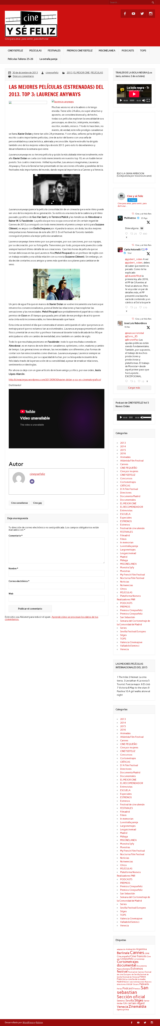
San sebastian (132, 990)
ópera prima (123, 1009)
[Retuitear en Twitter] (133, 213)
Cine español (123, 956)
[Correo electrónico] (32, 481)
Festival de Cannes (136, 972)
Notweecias (126, 585)
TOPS (143, 50)
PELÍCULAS (35, 50)
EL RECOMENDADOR (131, 507)
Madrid (123, 556)
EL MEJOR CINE (81, 72)
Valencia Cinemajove (131, 642)
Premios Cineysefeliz (131, 610)
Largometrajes (128, 549)
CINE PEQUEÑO (128, 467)
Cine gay (37, 503)
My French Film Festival (132, 574)
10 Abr (127, 327)
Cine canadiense (19, 503)
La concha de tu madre (135, 979)
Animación (131, 949)
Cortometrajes (128, 482)
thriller (120, 1003)
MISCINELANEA (107, 50)
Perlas (119, 989)
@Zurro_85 (131, 336)
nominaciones (138, 982)
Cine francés (138, 956)
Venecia (124, 649)
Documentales (128, 499)
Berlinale (123, 953)
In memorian (126, 542)
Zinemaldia (137, 1006)
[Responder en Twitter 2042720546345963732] (127, 381)
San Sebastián (127, 617)
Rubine (39, 1022)
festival (122, 971)
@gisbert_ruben (133, 259)
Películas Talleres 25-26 (20, 59)
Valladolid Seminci (129, 645)
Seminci (121, 1000)
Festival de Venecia (130, 977)
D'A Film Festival (129, 489)
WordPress (28, 1022)
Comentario (15, 536)
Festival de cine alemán (132, 528)
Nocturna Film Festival (132, 578)
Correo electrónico (19, 581)
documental (126, 965)
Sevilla (130, 1000)
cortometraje (139, 959)
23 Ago (144, 218)
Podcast (127, 988)
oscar (129, 984)
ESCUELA (125, 514)
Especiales (126, 517)
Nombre (13, 569)
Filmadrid (125, 535)
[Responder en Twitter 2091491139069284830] (127, 233)
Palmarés (144, 984)
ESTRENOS (126, 521)
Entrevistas (126, 510)
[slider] (146, 417)
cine (147, 953)
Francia (121, 979)
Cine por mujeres (129, 471)
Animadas (125, 457)
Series (123, 628)
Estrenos (125, 524)
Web (11, 594)
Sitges (123, 635)
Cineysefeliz (126, 958)
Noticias (124, 581)
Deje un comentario (23, 76)
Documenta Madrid (130, 496)
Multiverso (130, 218)
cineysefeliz (52, 72)
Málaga (124, 560)
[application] (134, 94)
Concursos (126, 478)
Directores (126, 492)
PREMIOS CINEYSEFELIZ (79, 50)
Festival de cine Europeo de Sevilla (134, 973)
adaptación (121, 949)
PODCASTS (128, 50)
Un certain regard (134, 1003)
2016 (123, 453)
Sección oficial (131, 996)
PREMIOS (125, 606)
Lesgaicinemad (128, 553)
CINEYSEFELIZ (15, 50)
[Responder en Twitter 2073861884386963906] (127, 307)
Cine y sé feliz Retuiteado (146, 214)
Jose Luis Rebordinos (135, 323)
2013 (69, 72)
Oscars (136, 984)
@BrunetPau (132, 339)
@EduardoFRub (133, 276)
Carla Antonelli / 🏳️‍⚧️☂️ (136, 249)
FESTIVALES (54, 50)
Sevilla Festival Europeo (133, 631)
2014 (123, 446)
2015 (123, 450)
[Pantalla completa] (148, 100)
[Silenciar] (143, 100)
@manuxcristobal (134, 333)
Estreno (126, 969)
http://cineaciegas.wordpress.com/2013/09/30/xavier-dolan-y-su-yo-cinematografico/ (55, 379)
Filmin (123, 539)
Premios (136, 988)
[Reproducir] (120, 100)
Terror (146, 1000)
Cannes (124, 464)
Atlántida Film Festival (132, 460)
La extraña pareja (48, 59)
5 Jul (129, 253)
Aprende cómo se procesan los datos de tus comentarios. (51, 618)
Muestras (125, 571)
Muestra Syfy (127, 567)
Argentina (141, 949)
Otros (123, 588)
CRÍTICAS (125, 485)
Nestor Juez (128, 982)
